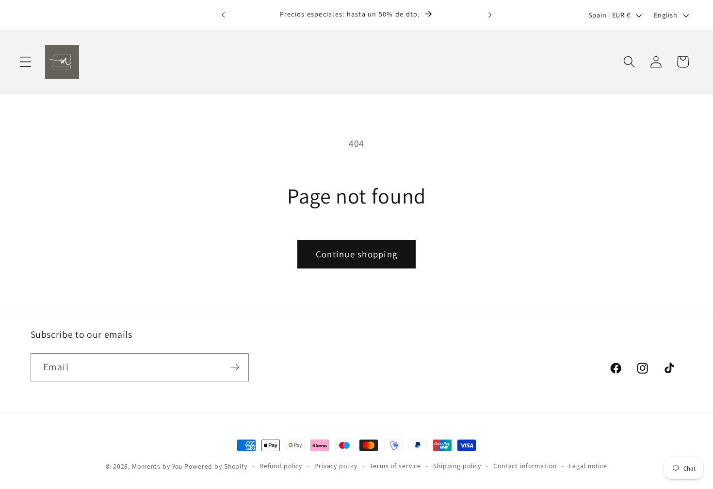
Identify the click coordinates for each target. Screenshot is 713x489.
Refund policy (280, 465)
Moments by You (157, 466)
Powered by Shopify (215, 466)
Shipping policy (457, 465)
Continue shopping (356, 254)
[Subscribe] (235, 367)
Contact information (525, 465)
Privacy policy (335, 465)
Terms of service (395, 465)
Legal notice (588, 465)
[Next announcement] (490, 15)
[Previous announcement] (223, 15)
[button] (25, 61)
